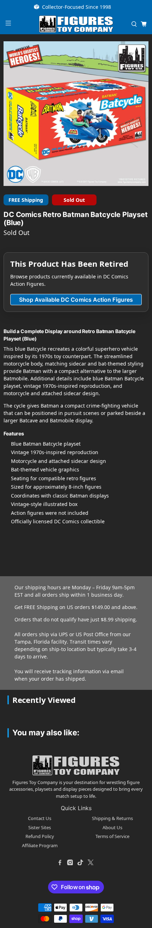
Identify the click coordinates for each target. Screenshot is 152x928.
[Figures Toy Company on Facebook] (59, 862)
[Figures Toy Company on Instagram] (70, 862)
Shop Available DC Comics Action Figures (76, 299)
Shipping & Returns (112, 818)
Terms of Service (112, 836)
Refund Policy (39, 836)
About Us (112, 827)
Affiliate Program (40, 845)
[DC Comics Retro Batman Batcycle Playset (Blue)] (76, 113)
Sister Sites (39, 827)
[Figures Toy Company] (76, 24)
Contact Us (39, 818)
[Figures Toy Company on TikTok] (80, 862)
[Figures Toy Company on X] (90, 862)
